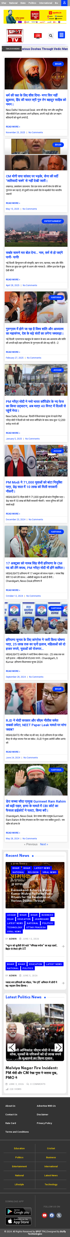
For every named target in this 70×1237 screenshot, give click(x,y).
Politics (32, 3)
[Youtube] (44, 1215)
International (45, 3)
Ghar (3, 3)
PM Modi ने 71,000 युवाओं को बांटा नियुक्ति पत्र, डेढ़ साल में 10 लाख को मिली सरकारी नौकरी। (34, 486)
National (13, 3)
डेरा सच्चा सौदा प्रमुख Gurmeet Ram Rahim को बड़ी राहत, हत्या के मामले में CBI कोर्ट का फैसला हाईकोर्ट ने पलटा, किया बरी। (36, 805)
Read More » (13, 126)
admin (13, 939)
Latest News (21, 1060)
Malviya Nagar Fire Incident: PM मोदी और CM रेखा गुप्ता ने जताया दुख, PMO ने (32, 1073)
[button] (51, 36)
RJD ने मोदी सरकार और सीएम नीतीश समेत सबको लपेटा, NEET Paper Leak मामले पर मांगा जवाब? (36, 725)
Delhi (9, 1060)
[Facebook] (51, 1215)
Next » (44, 844)
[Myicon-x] (59, 1215)
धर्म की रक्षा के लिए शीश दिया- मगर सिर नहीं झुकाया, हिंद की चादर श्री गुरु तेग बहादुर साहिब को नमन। (36, 99)
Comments (47, 879)
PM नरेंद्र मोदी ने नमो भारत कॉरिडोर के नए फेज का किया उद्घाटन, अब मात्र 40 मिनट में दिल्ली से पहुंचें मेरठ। (36, 406)
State (23, 3)
